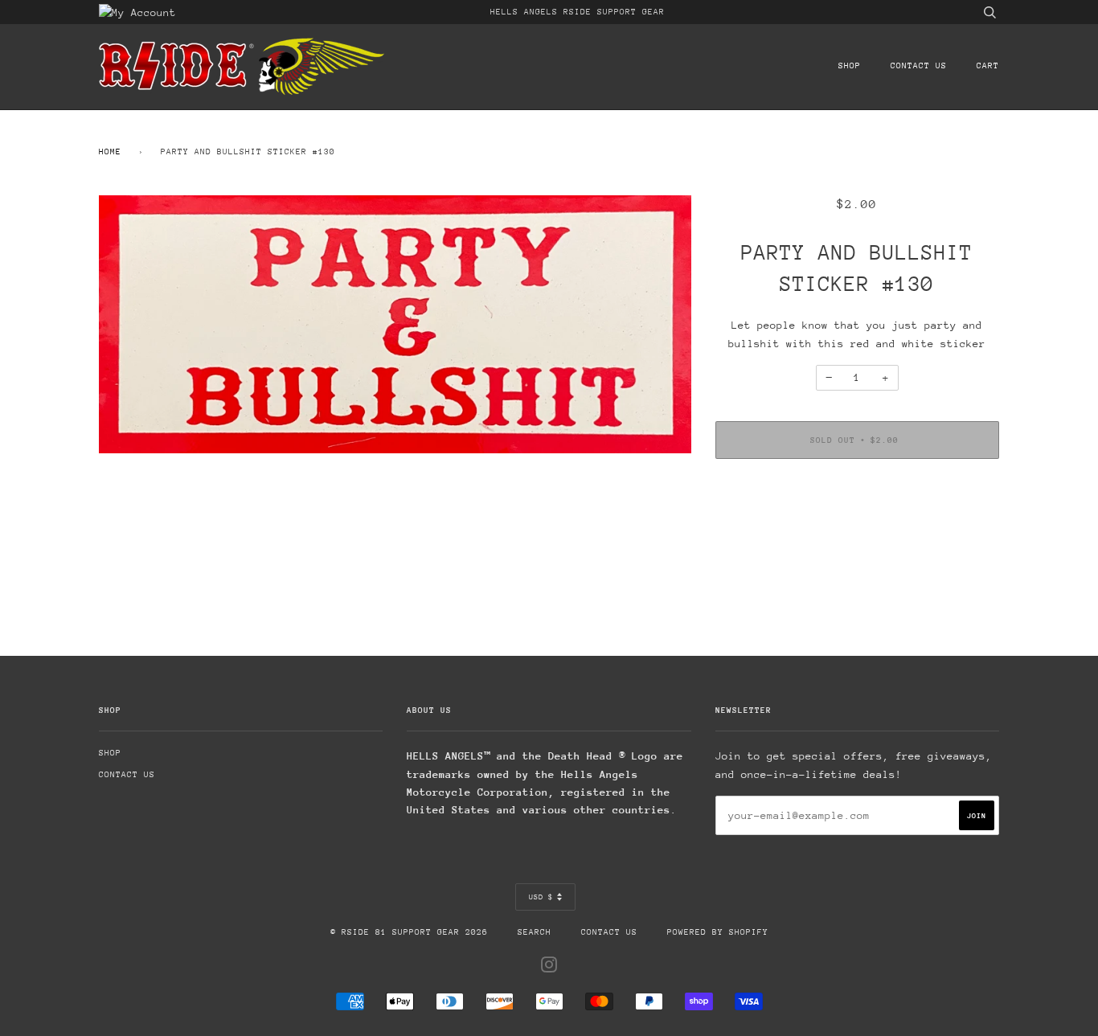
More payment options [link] (857, 526)
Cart (988, 66)
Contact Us (919, 66)
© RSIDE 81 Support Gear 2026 (409, 932)
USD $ (541, 896)
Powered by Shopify (717, 932)
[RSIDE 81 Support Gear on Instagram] (549, 968)
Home (110, 152)
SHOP (849, 66)
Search (534, 932)
